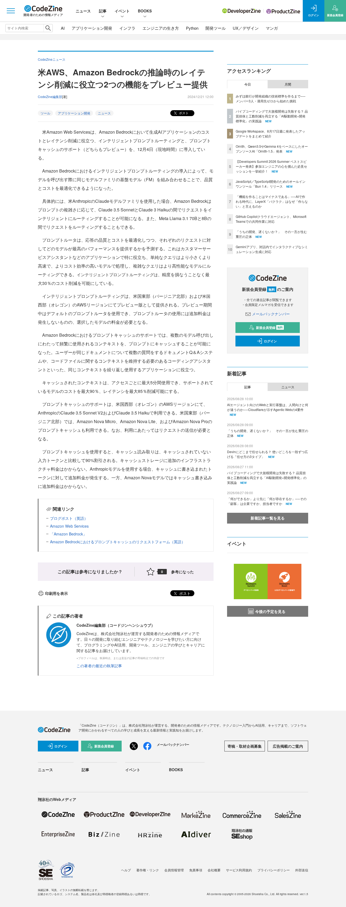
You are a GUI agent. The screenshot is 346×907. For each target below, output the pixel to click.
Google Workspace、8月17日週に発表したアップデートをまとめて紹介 (270, 133)
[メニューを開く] (11, 11)
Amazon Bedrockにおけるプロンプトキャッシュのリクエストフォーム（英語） (117, 541)
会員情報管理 (174, 870)
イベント (122, 11)
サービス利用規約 (239, 870)
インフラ (127, 28)
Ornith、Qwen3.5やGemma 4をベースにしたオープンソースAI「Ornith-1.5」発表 (272, 148)
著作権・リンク (147, 870)
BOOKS (145, 11)
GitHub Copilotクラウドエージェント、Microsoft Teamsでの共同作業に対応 (271, 219)
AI (63, 28)
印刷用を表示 (56, 593)
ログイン (270, 341)
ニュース (83, 11)
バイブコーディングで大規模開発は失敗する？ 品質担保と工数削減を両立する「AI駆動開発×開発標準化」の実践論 (272, 116)
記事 (103, 11)
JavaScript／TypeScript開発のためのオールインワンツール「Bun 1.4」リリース (270, 183)
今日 (247, 84)
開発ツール (215, 28)
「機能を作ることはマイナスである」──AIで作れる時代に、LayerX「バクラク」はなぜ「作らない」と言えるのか (272, 201)
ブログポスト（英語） (69, 518)
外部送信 (301, 870)
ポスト (183, 112)
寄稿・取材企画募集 (245, 746)
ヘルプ (126, 870)
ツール (45, 113)
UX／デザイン (246, 28)
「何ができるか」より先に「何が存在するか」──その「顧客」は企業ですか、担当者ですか (267, 501)
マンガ (272, 28)
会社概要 (214, 870)
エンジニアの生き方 (160, 28)
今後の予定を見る (270, 611)
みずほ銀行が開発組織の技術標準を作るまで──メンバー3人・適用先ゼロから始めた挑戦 (270, 98)
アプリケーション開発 (92, 28)
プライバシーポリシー (273, 870)
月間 (288, 84)
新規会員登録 (269, 327)
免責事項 (195, 870)
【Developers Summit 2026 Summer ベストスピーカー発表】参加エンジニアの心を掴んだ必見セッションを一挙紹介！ (271, 166)
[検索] (48, 28)
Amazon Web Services (69, 526)
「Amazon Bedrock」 (68, 534)
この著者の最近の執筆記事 (99, 665)
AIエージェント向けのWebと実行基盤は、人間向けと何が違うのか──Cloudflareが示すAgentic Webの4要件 (267, 407)
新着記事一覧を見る (268, 518)
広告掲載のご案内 (288, 746)
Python (192, 28)
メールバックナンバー (271, 313)
